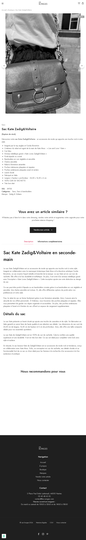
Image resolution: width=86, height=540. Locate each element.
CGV (51, 522)
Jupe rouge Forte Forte (65, 414)
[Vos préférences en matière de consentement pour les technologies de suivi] (4, 536)
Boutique (11, 10)
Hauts (31, 417)
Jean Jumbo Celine (8, 414)
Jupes (58, 417)
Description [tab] (28, 241)
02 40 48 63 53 (44, 496)
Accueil (4, 10)
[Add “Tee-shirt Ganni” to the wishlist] (51, 387)
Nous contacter (43, 480)
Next (81, 65)
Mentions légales (41, 522)
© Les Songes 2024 (26, 522)
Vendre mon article (42, 230)
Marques (43, 473)
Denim (4, 417)
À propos (43, 466)
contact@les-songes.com (44, 499)
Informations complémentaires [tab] (50, 241)
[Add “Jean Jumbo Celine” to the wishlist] (23, 387)
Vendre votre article (43, 476)
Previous (4, 65)
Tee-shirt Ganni (34, 414)
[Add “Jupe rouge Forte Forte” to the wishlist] (78, 387)
